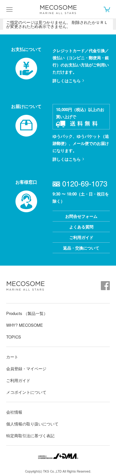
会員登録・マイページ (26, 368)
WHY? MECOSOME (24, 325)
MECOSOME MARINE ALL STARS (25, 286)
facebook (105, 285)
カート (106, 9)
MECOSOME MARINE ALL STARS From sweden (58, 9)
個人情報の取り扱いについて (32, 424)
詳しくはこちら (67, 80)
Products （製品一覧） (27, 313)
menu (9, 9)
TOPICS (13, 337)
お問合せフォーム (81, 216)
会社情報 (14, 412)
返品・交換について (81, 248)
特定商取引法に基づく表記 (30, 435)
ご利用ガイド (81, 237)
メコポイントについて (26, 392)
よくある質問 (81, 227)
